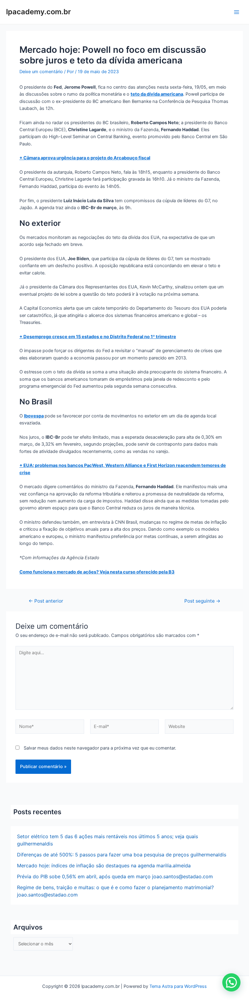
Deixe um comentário (41, 71)
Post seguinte (202, 601)
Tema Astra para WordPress (178, 986)
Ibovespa (34, 416)
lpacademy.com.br (38, 11)
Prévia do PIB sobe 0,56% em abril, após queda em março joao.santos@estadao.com (115, 876)
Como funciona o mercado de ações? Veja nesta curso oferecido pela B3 (97, 572)
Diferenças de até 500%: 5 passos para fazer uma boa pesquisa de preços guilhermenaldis (121, 855)
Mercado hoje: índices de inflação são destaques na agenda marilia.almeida (104, 865)
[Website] (199, 728)
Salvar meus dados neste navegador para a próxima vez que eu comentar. (100, 748)
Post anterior (46, 601)
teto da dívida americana (157, 94)
